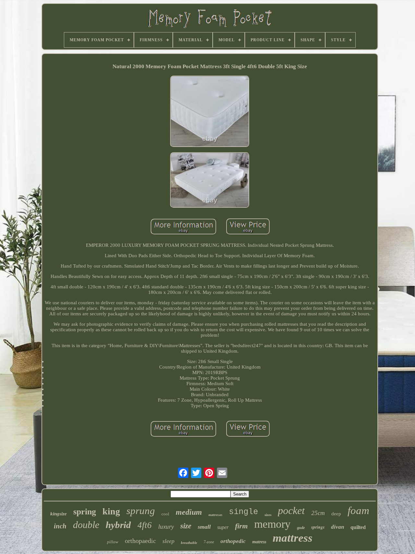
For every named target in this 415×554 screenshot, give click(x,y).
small (204, 526)
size (185, 526)
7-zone (209, 542)
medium (189, 512)
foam (358, 510)
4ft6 (144, 525)
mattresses (215, 515)
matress (259, 541)
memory (272, 524)
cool (165, 513)
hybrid (118, 525)
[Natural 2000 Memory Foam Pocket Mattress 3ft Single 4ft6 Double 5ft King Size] (210, 112)
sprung (140, 510)
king (111, 511)
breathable (189, 543)
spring (84, 511)
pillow (112, 541)
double (86, 524)
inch (60, 526)
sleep (168, 541)
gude (301, 527)
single (243, 512)
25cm (318, 513)
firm (241, 526)
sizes (268, 515)
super (223, 527)
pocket (291, 510)
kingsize (58, 513)
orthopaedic (140, 540)
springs (318, 527)
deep (336, 513)
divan (337, 527)
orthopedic (233, 541)
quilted (358, 527)
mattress (293, 538)
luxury (166, 526)
